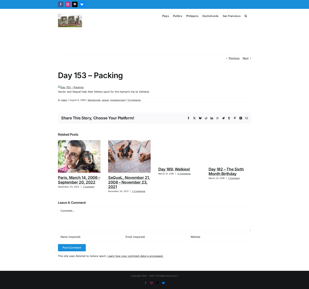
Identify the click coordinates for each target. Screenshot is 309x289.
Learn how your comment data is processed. (135, 256)
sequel (105, 100)
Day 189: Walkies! (174, 169)
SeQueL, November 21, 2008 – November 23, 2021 (129, 182)
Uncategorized (117, 100)
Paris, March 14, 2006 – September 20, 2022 (79, 180)
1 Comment (88, 186)
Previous (234, 58)
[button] (246, 15)
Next (245, 58)
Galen (64, 100)
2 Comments (138, 191)
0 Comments (134, 100)
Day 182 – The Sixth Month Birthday (226, 171)
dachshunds (94, 100)
